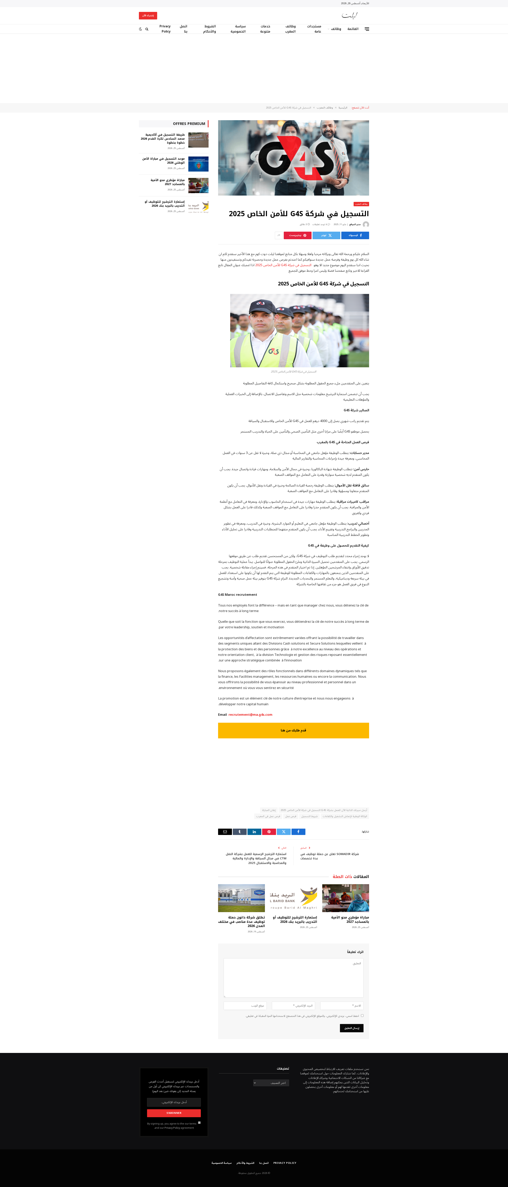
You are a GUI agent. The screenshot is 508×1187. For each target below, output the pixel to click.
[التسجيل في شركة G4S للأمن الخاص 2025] (293, 158)
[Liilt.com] (349, 15)
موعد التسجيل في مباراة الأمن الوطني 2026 (163, 161)
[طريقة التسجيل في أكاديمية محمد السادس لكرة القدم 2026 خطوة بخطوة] (198, 140)
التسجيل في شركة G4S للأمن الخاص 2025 (283, 265)
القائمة (353, 29)
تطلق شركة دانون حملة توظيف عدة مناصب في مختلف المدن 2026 (241, 921)
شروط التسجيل (309, 816)
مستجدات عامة (314, 29)
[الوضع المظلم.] (141, 29)
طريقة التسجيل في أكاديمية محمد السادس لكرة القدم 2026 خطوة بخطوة (163, 139)
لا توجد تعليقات (319, 224)
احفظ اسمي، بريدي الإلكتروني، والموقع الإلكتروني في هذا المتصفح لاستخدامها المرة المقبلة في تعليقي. (302, 1016)
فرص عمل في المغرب (268, 816)
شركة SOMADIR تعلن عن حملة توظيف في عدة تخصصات (329, 856)
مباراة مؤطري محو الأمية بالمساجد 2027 (350, 919)
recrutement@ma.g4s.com (250, 714)
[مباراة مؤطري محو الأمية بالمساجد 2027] (345, 898)
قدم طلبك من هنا (293, 730)
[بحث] (147, 29)
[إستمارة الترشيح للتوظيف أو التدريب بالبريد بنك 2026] (293, 898)
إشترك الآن (148, 15)
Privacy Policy (165, 29)
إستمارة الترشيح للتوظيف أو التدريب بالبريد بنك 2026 (295, 919)
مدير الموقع (355, 224)
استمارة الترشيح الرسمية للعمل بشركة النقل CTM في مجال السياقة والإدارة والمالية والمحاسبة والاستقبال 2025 (256, 858)
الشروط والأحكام (209, 29)
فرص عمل (290, 816)
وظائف (336, 29)
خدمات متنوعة (265, 29)
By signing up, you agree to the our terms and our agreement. (172, 1125)
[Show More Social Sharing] (279, 235)
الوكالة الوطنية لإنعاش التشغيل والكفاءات (345, 816)
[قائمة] (367, 29)
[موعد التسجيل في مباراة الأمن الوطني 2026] (198, 164)
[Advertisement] (254, 68)
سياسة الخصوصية (238, 29)
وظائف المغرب (290, 29)
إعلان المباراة (269, 810)
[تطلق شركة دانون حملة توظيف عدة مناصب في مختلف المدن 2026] (241, 898)
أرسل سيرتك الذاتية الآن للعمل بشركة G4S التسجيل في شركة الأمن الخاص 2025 (324, 810)
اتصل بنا (183, 29)
